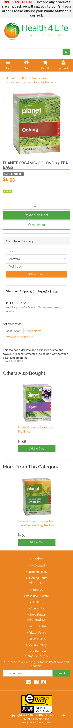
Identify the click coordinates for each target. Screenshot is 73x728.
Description (13, 331)
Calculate (38, 274)
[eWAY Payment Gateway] (36, 703)
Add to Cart (38, 215)
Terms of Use (37, 626)
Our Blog (37, 602)
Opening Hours (37, 578)
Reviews (11, 337)
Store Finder (37, 614)
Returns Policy (37, 638)
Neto (49, 722)
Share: (7, 174)
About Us (37, 589)
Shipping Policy (37, 571)
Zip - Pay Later (37, 651)
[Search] (66, 52)
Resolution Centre (37, 596)
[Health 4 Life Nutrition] (36, 29)
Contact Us (37, 608)
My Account (37, 565)
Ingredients (34, 331)
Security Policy (37, 645)
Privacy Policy (37, 632)
